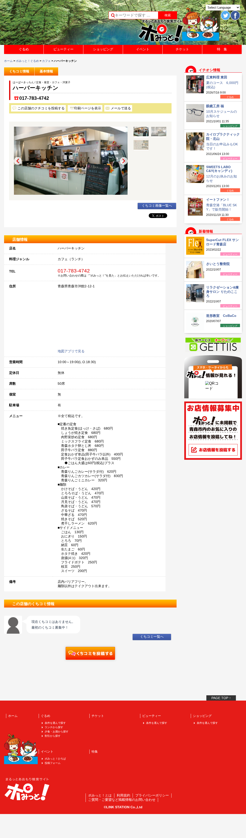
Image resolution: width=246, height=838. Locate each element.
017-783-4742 (34, 98)
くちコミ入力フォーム (90, 653)
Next (124, 161)
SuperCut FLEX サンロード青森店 (222, 242)
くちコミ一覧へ (152, 636)
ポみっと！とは (100, 795)
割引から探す (53, 735)
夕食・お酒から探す (56, 731)
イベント (142, 49)
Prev (18, 161)
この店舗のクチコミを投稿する (41, 108)
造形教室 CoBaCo (221, 316)
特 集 (222, 49)
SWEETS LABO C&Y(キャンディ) (219, 169)
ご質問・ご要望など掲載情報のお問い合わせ (121, 800)
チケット (182, 49)
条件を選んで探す (55, 722)
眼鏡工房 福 (215, 106)
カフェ (46, 61)
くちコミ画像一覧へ (157, 205)
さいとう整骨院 (218, 264)
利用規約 (123, 795)
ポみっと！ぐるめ (27, 61)
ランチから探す (54, 727)
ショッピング (103, 49)
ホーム (8, 61)
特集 (95, 751)
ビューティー (63, 49)
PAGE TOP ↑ (221, 698)
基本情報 (46, 71)
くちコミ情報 (19, 71)
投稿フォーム (53, 762)
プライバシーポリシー (152, 795)
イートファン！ (218, 199)
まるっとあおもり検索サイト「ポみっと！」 (40, 24)
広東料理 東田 (216, 77)
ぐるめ (24, 49)
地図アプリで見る (71, 351)
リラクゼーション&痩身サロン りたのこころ (222, 291)
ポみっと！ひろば (55, 758)
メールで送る (121, 108)
